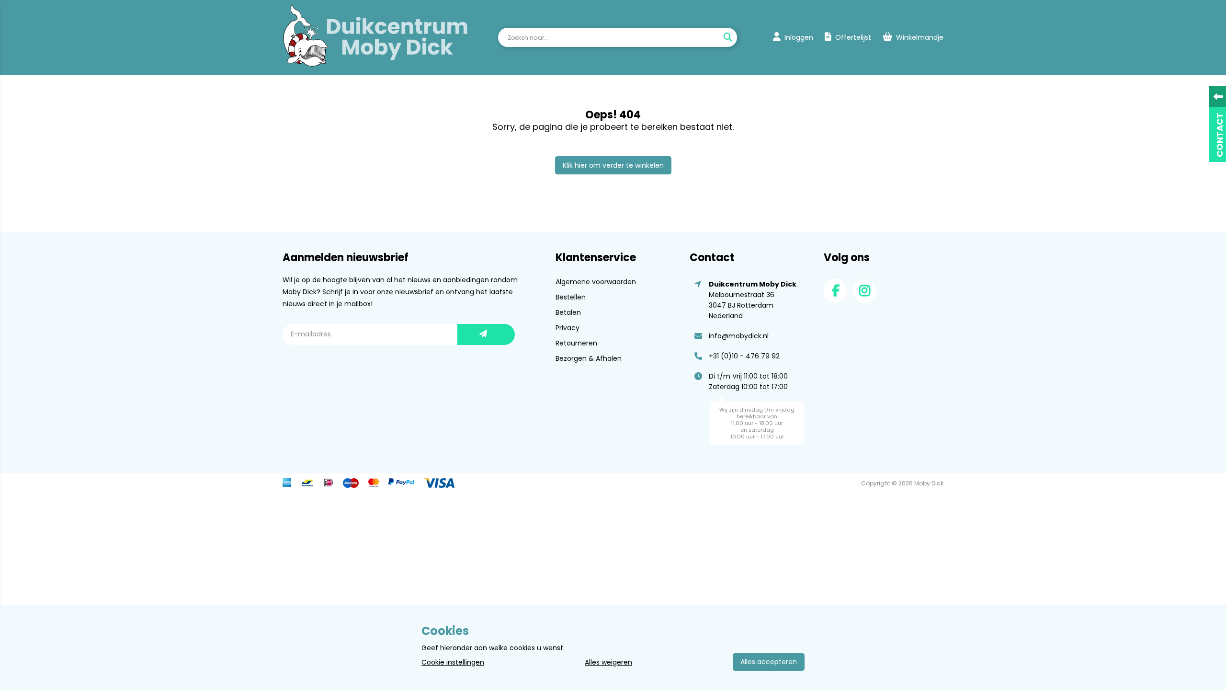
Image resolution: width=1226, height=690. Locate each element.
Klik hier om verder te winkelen (613, 165)
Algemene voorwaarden (596, 282)
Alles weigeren (608, 662)
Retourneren (576, 343)
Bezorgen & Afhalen (589, 358)
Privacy (567, 328)
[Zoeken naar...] (727, 37)
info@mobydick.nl (739, 336)
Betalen (568, 312)
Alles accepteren (768, 662)
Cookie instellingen (452, 662)
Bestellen (571, 297)
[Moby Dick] (375, 37)
